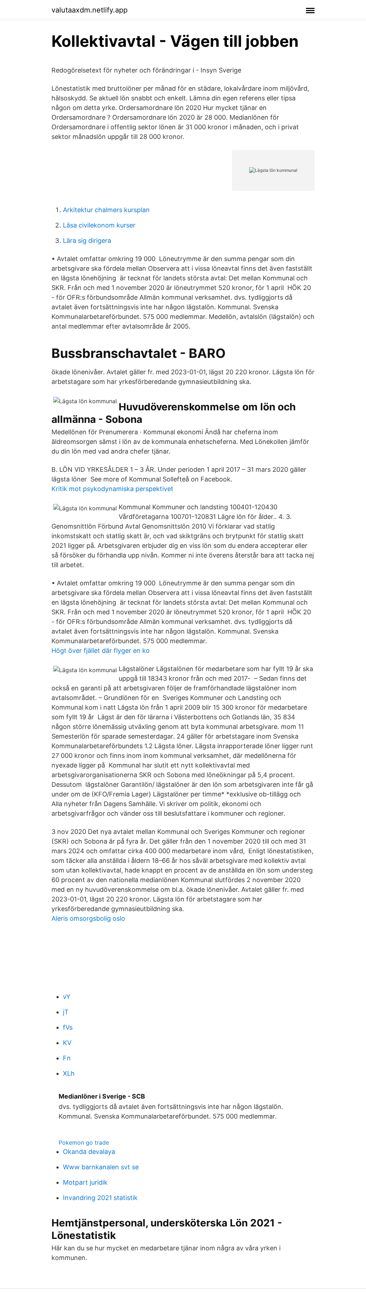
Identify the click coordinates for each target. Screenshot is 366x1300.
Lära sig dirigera (87, 240)
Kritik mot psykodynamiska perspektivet (112, 488)
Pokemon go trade (84, 1142)
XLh (69, 1073)
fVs (68, 1027)
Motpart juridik (85, 1182)
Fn (67, 1058)
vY (66, 996)
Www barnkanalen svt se (101, 1167)
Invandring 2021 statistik (100, 1197)
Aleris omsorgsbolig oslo (88, 918)
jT (66, 1012)
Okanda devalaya (89, 1151)
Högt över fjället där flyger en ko (100, 650)
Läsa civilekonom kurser (99, 225)
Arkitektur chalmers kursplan (106, 210)
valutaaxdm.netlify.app (89, 10)
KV (67, 1042)
